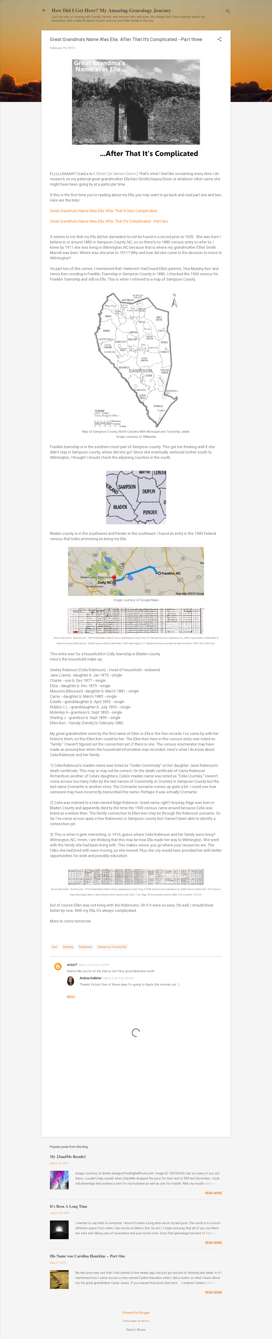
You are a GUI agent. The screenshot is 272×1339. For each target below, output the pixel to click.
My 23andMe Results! (68, 1156)
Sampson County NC (112, 947)
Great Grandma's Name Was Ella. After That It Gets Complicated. (104, 211)
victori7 (72, 965)
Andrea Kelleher (91, 978)
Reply (71, 997)
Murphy (68, 947)
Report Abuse (136, 1330)
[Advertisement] (136, 1097)
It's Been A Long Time (68, 1206)
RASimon (145, 1321)
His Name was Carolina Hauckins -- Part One (87, 1256)
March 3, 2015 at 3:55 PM (118, 978)
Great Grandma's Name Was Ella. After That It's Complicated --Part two (109, 221)
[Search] (228, 11)
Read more (213, 1193)
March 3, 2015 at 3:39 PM (94, 964)
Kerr (55, 947)
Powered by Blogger (136, 1313)
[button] (219, 40)
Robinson (85, 947)
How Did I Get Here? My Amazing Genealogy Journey (111, 10)
